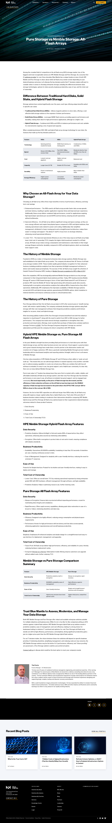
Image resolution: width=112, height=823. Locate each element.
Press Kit (59, 810)
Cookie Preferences (46, 818)
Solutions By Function (38, 796)
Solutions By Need (37, 789)
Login (33, 810)
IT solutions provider (29, 77)
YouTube (102, 818)
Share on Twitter (94, 705)
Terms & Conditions (29, 818)
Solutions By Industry (37, 793)
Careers (59, 806)
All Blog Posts (13, 7)
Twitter (97, 818)
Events (33, 806)
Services (45, 2)
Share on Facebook (89, 705)
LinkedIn (100, 818)
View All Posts (98, 731)
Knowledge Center (37, 803)
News (58, 793)
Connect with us (28, 650)
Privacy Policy (38, 818)
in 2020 (38, 325)
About (73, 2)
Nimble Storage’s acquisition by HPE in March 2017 (69, 271)
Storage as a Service (39, 552)
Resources (55, 2)
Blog (58, 796)
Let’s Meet (101, 2)
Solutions (35, 2)
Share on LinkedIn (99, 705)
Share (104, 705)
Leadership (60, 803)
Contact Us (11, 798)
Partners (65, 2)
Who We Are (60, 789)
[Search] (94, 2)
